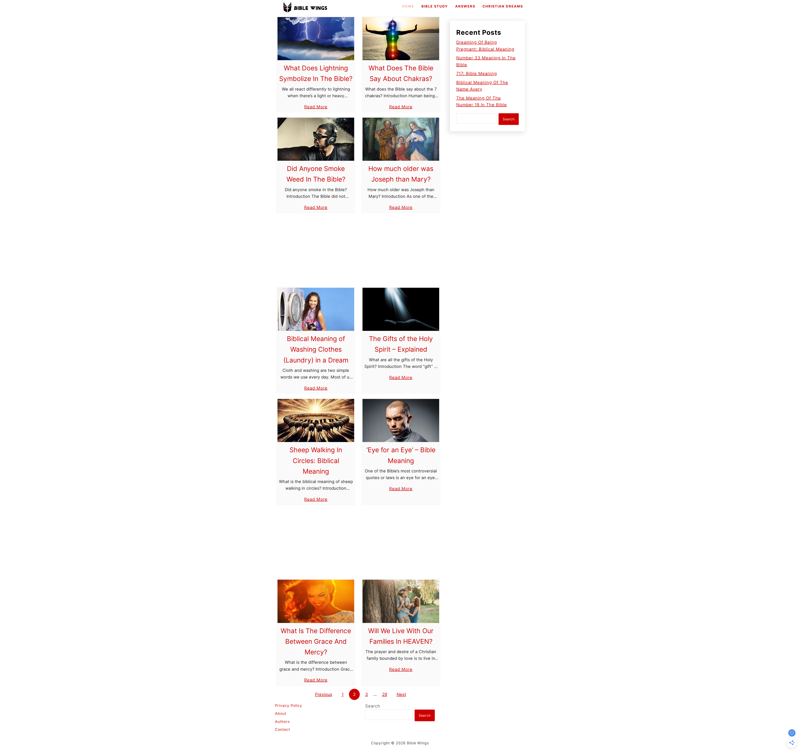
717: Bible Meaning (476, 73)
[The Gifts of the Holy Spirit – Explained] (400, 309)
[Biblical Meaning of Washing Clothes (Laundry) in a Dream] (316, 309)
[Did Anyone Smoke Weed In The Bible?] (316, 139)
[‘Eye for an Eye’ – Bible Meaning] (400, 420)
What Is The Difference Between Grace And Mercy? (316, 641)
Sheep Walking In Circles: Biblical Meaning (316, 460)
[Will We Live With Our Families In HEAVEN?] (400, 601)
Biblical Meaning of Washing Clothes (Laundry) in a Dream (315, 349)
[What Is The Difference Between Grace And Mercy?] (316, 601)
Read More (316, 107)
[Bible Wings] (305, 7)
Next (401, 694)
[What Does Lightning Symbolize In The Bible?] (316, 38)
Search (509, 119)
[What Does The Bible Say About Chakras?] (400, 38)
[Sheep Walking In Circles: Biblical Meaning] (316, 420)
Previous (323, 694)
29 (384, 694)
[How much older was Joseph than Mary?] (400, 139)
